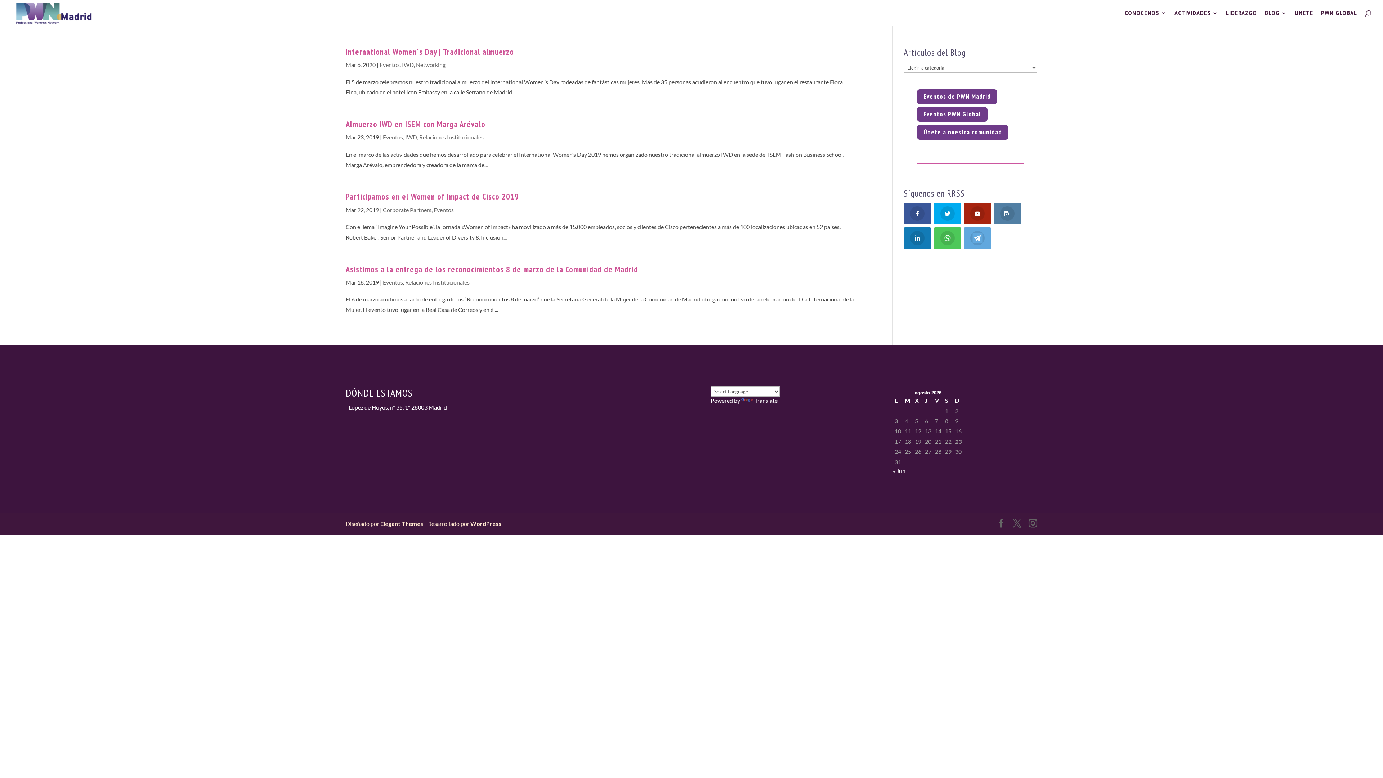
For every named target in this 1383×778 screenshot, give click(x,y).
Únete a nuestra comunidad (962, 132)
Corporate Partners (407, 209)
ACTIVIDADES (1192, 13)
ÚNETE (1304, 13)
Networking (431, 64)
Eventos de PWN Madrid (957, 96)
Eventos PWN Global (952, 114)
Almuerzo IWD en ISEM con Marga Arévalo (415, 124)
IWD (408, 64)
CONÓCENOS (1142, 13)
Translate (766, 400)
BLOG (1272, 13)
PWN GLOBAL (1339, 13)
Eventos (390, 64)
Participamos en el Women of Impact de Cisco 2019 (432, 196)
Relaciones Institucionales (451, 137)
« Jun (899, 471)
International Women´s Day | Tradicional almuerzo (430, 51)
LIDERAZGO (1241, 13)
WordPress (485, 523)
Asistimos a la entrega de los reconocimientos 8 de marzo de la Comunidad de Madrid (492, 269)
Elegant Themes (401, 523)
